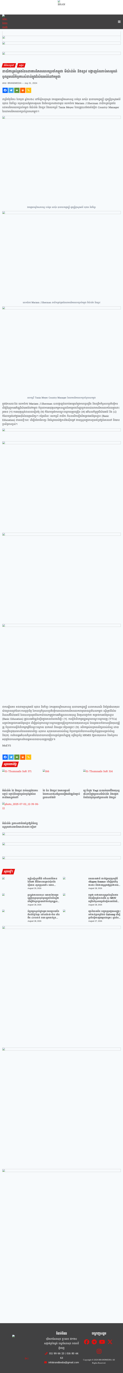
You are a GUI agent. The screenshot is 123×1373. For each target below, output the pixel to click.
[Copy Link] (28, 90)
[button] (61, 36)
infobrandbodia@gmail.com (63, 1362)
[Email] (17, 90)
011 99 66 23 (56, 1353)
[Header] (61, 847)
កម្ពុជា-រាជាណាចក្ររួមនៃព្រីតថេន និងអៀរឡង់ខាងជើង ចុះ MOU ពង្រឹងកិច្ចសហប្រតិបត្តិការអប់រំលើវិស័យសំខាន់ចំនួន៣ (103, 898)
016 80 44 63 (69, 1355)
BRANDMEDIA (14, 83)
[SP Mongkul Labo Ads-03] (61, 1228)
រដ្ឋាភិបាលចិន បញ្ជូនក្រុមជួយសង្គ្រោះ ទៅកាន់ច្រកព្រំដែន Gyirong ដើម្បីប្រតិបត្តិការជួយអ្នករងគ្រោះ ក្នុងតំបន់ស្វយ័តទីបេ (104, 914)
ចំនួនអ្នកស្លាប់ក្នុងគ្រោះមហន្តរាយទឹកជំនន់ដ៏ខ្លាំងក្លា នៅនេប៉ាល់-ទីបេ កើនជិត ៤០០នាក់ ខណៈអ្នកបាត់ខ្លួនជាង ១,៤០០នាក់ (44, 914)
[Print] (22, 90)
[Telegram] (11, 90)
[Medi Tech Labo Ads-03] (61, 1107)
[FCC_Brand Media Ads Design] (61, 837)
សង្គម (21, 65)
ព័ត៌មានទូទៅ (9, 65)
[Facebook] (5, 90)
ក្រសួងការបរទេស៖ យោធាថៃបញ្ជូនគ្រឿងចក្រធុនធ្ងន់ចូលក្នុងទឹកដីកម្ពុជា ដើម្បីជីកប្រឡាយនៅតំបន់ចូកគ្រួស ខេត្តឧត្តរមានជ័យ (43, 898)
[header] (61, 433)
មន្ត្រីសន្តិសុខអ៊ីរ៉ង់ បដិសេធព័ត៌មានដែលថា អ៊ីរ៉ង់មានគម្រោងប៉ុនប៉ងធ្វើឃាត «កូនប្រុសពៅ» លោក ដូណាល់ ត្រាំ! (42, 882)
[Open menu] (119, 21)
